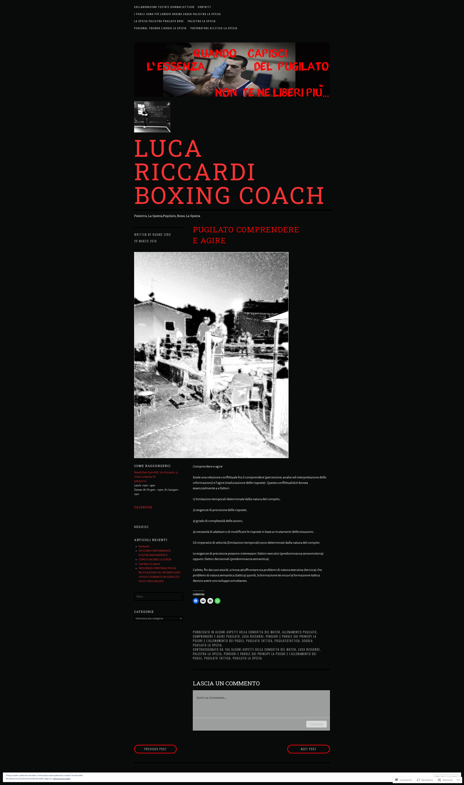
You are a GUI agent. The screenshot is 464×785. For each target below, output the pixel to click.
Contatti (204, 7)
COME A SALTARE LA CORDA (154, 559)
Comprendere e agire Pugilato (216, 636)
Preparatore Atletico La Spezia (214, 28)
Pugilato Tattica (259, 641)
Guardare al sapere (149, 563)
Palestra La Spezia (202, 21)
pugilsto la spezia (247, 658)
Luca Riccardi (253, 636)
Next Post (301, 749)
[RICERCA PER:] (158, 596)
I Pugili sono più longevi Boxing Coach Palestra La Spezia (177, 14)
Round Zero (162, 234)
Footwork (143, 546)
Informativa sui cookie (61, 779)
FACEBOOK (143, 507)
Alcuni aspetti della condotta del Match (247, 632)
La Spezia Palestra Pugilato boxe (159, 21)
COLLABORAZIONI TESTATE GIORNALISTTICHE (164, 7)
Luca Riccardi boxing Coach (230, 171)
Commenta (316, 724)
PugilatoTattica (287, 641)
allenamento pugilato (299, 632)
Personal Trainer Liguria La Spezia (160, 28)
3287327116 (140, 481)
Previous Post (150, 749)
